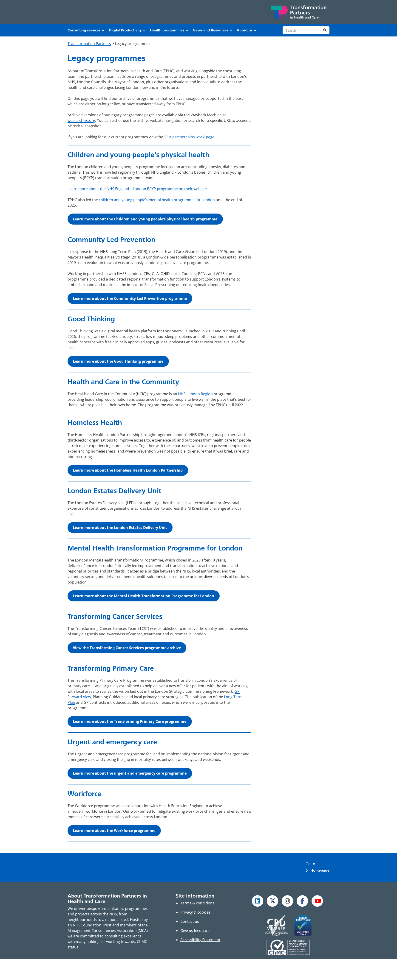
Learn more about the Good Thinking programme (118, 361)
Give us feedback (195, 930)
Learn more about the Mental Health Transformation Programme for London (143, 595)
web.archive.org (81, 120)
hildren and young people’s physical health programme (145, 219)
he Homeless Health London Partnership (128, 470)
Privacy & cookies (195, 912)
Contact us (189, 921)
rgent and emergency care (130, 773)
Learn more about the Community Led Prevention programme (130, 298)
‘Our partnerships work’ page (189, 136)
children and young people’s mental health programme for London (157, 199)
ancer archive (127, 647)
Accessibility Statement (200, 939)
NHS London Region (195, 393)
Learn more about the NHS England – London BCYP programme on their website (137, 188)
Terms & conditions (197, 903)
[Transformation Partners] (298, 12)
